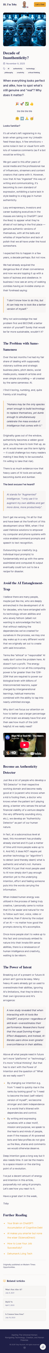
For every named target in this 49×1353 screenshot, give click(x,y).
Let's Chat (40, 4)
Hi (10, 4)
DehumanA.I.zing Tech (19, 1253)
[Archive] (25, 1348)
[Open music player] (43, 1347)
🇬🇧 (27, 7)
